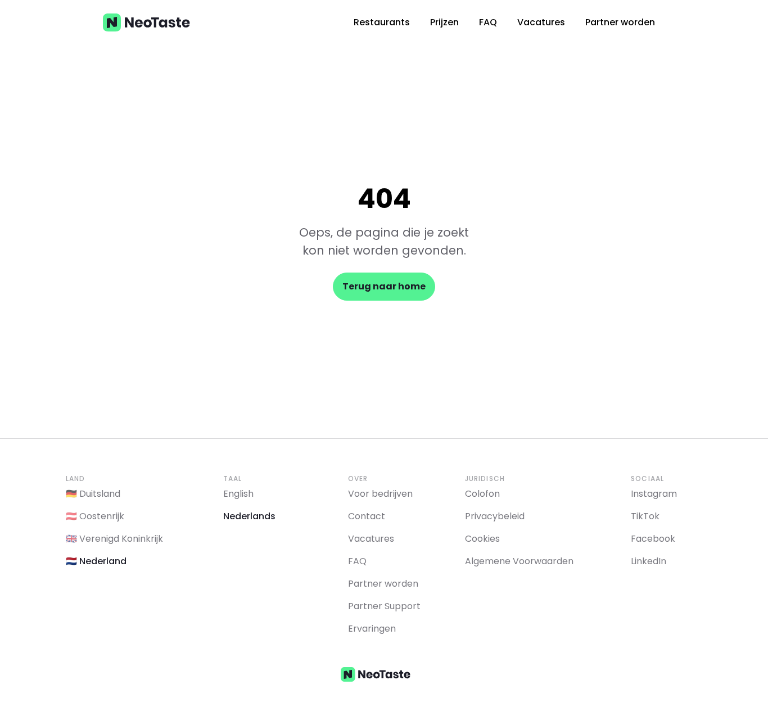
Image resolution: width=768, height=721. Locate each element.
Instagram (654, 493)
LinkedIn (648, 561)
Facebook (653, 538)
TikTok (645, 516)
